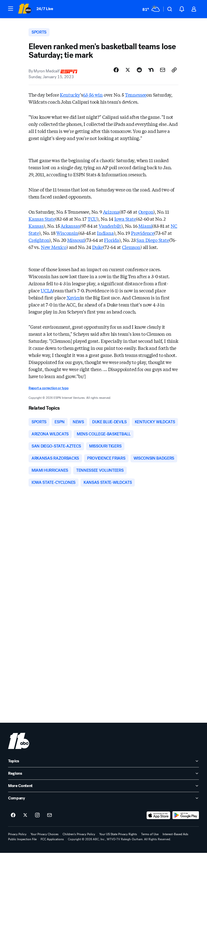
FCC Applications (52, 839)
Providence (142, 233)
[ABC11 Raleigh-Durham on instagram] (37, 815)
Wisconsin (67, 233)
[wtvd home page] (18, 741)
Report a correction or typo (48, 388)
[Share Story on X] (127, 70)
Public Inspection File (22, 839)
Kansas (36, 225)
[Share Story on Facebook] (116, 70)
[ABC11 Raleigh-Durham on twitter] (25, 815)
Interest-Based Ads (175, 834)
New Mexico (53, 247)
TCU (92, 218)
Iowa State (125, 218)
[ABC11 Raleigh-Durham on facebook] (13, 815)
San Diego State (152, 240)
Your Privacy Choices (45, 834)
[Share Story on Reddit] (139, 70)
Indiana (105, 233)
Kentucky (70, 94)
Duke (97, 247)
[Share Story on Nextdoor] (151, 70)
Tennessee (135, 94)
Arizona (111, 211)
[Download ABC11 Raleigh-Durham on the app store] (158, 815)
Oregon (145, 211)
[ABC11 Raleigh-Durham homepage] (24, 9)
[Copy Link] (174, 70)
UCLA (47, 290)
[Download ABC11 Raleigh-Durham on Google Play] (185, 815)
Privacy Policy (17, 834)
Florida (111, 240)
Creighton (39, 240)
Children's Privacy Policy (79, 834)
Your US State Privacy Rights (118, 834)
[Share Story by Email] (162, 70)
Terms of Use (150, 834)
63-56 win (93, 94)
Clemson (131, 247)
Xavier (73, 297)
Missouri (76, 240)
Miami (145, 225)
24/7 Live (44, 8)
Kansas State (42, 218)
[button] (10, 9)
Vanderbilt (110, 225)
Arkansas (70, 225)
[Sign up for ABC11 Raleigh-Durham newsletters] (49, 815)
